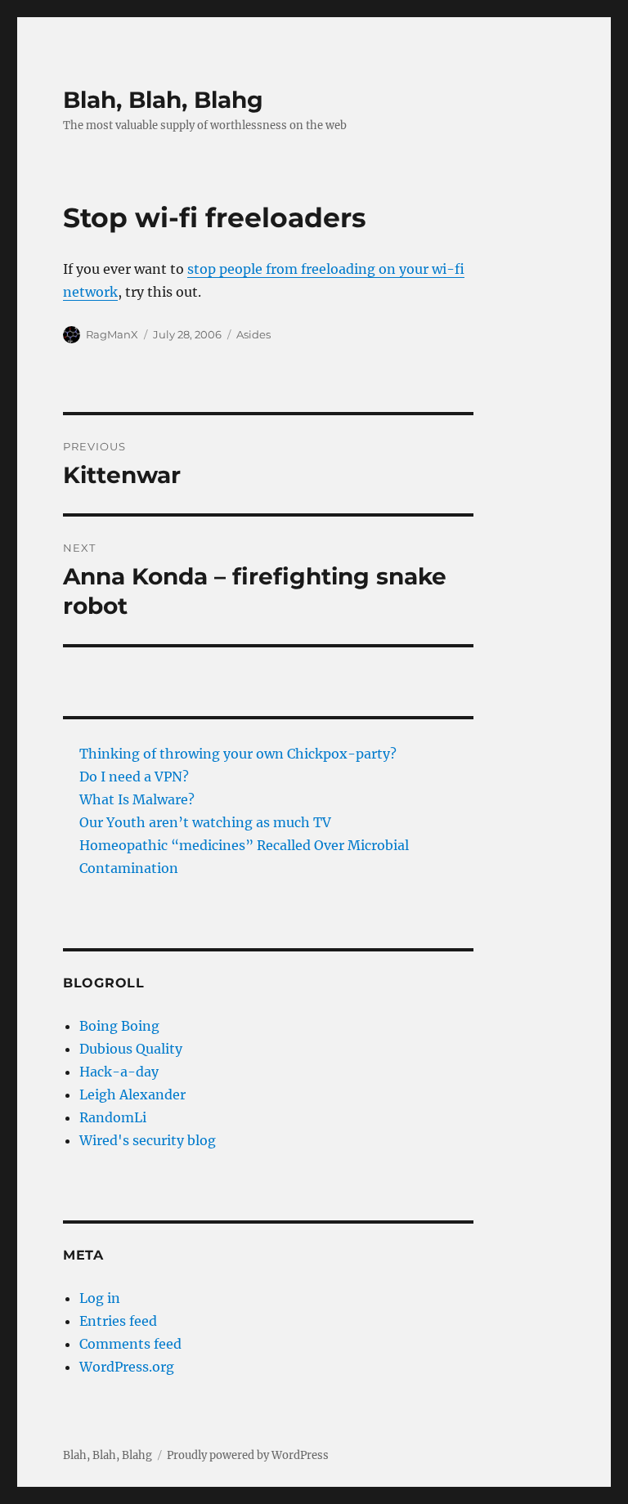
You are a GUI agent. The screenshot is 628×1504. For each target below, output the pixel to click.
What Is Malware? (137, 799)
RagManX (112, 334)
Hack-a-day (119, 1071)
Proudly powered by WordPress (248, 1455)
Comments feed (130, 1344)
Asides (253, 334)
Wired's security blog (147, 1140)
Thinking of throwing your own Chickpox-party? (238, 753)
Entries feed (118, 1321)
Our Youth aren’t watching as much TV (205, 822)
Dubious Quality (130, 1049)
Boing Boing (119, 1026)
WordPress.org (126, 1367)
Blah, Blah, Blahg (163, 100)
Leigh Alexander (132, 1094)
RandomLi (112, 1117)
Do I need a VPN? (134, 776)
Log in (99, 1298)
